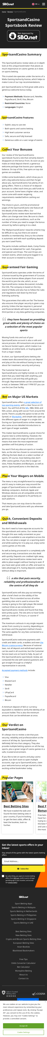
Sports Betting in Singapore (23, 919)
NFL (27, 408)
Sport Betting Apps (23, 903)
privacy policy (12, 882)
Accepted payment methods (15, 670)
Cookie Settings (23, 1032)
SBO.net (16, 878)
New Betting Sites (24, 935)
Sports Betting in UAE (23, 922)
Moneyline (16, 416)
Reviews (10, 12)
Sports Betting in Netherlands (23, 911)
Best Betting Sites (16, 806)
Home (4, 12)
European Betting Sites (23, 943)
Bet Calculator (23, 967)
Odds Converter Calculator (23, 963)
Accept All (23, 1026)
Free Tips (23, 959)
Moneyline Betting (23, 970)
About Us (23, 974)
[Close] (45, 1001)
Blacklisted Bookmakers (23, 950)
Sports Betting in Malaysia (23, 907)
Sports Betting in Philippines (23, 915)
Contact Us (24, 978)
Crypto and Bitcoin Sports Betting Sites (23, 939)
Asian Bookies (23, 946)
